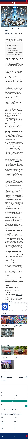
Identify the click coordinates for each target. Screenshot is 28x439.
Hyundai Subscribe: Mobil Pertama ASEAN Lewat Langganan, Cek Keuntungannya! (7, 371)
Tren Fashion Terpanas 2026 (5, 325)
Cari (1, 404)
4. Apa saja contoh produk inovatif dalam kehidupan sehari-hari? (14, 54)
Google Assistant (17, 161)
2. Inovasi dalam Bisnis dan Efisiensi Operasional (12, 48)
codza (12, 32)
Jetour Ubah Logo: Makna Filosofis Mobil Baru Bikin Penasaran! (20, 357)
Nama (1, 392)
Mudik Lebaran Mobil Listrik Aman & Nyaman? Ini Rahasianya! (8, 413)
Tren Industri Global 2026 (4, 338)
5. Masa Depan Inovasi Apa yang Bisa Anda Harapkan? (13, 50)
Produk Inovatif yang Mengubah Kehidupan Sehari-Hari (12, 45)
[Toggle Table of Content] (21, 43)
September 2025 (3, 421)
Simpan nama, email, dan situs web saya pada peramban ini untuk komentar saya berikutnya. (13, 398)
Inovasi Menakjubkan (9, 301)
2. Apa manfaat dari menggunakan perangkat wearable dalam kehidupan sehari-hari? (15, 52)
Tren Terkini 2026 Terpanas (18, 325)
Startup (15, 428)
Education (15, 424)
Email (1, 395)
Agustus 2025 (16, 421)
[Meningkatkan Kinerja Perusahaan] (1, 219)
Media (15, 427)
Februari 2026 (16, 417)
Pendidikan (2, 428)
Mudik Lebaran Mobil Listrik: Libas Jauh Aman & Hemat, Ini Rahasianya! (6, 357)
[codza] (5, 306)
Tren (5, 27)
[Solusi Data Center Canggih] (27, 219)
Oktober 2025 (16, 420)
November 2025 (3, 420)
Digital (1, 424)
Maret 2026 (2, 417)
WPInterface (18, 436)
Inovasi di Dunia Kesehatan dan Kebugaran (11, 46)
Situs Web (16, 395)
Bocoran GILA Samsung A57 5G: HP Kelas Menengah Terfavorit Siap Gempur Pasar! (11, 414)
